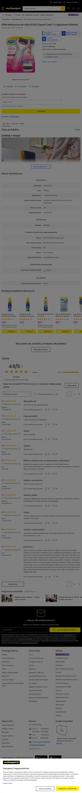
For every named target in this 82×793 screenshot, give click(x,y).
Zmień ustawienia (45, 789)
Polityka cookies (7, 783)
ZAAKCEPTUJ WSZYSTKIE (67, 789)
